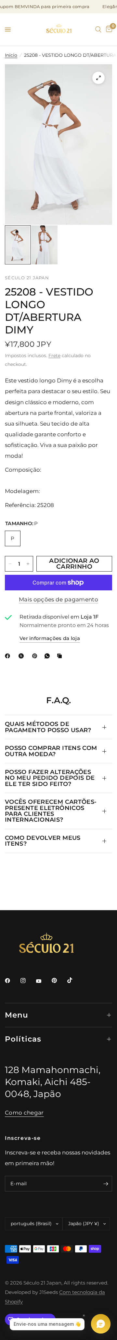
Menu (17, 1015)
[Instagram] (27, 980)
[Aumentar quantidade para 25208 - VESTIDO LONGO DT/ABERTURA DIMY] (28, 563)
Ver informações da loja (50, 638)
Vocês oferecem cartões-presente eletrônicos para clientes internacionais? (51, 810)
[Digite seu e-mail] (105, 1183)
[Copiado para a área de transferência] (61, 656)
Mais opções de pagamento (58, 599)
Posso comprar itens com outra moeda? (51, 750)
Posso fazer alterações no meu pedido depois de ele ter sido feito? (50, 778)
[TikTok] (74, 980)
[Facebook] (9, 656)
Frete (54, 355)
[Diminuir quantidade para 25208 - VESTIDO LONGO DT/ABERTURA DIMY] (10, 563)
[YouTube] (43, 981)
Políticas (23, 1039)
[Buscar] (98, 29)
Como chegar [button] (24, 1112)
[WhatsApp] (48, 656)
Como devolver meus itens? (43, 840)
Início (11, 55)
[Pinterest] (36, 656)
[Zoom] (98, 78)
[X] (22, 656)
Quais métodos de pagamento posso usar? (48, 726)
